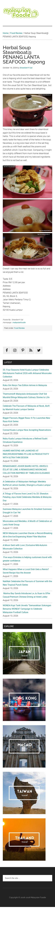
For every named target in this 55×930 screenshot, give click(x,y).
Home (5, 33)
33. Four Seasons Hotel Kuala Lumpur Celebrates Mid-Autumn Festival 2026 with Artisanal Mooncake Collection (27, 373)
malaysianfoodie (18, 322)
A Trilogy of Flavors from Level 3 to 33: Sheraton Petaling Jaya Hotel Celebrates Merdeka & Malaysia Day (27, 497)
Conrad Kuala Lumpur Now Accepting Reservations (27, 430)
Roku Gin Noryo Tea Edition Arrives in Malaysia (25, 385)
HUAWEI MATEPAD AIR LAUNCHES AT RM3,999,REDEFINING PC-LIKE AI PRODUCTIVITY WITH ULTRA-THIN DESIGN (26, 454)
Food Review (16, 33)
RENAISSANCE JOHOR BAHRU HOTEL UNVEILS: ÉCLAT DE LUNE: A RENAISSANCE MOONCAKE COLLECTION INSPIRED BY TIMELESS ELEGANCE (26, 469)
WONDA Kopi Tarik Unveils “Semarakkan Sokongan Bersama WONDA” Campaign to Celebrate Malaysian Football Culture (27, 609)
